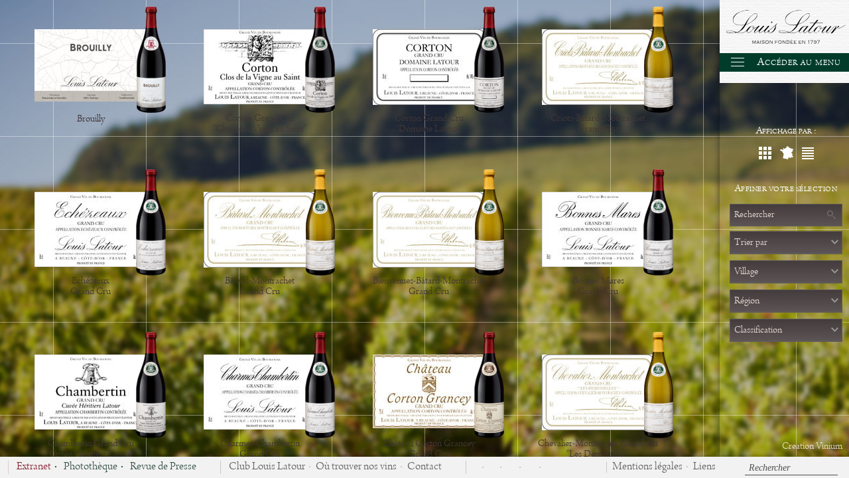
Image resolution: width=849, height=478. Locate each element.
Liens (704, 467)
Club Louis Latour (267, 467)
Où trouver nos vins (356, 467)
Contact (424, 467)
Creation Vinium (812, 446)
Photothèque (90, 467)
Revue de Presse (163, 467)
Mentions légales (647, 467)
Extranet (34, 467)
